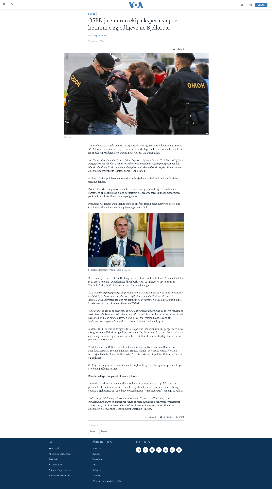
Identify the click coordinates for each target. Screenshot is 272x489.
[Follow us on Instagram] (159, 450)
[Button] (178, 49)
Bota (94, 465)
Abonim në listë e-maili (60, 454)
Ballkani (96, 454)
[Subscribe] (179, 450)
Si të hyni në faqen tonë (60, 476)
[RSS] (165, 450)
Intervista (97, 459)
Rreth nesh (54, 449)
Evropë (92, 14)
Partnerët (53, 459)
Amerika (96, 449)
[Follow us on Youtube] (152, 450)
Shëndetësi (97, 470)
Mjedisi (96, 476)
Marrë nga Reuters (97, 36)
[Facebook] (250, 5)
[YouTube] (241, 5)
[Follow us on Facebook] (138, 450)
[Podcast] (172, 450)
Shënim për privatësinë (60, 470)
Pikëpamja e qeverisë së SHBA (107, 481)
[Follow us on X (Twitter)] (145, 450)
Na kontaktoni (56, 465)
